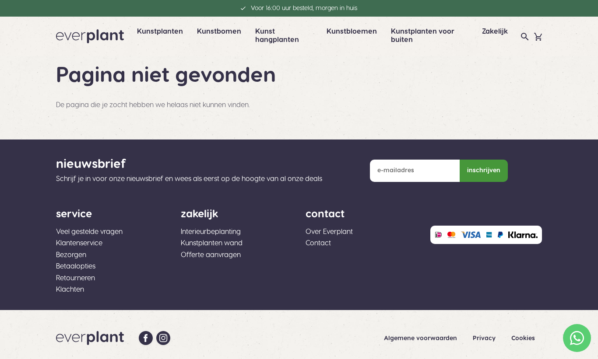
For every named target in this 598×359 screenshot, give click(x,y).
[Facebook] (146, 338)
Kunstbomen (219, 31)
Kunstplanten (160, 31)
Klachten (70, 289)
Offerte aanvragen (211, 254)
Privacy (485, 338)
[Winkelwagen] (538, 37)
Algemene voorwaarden (421, 338)
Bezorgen (71, 254)
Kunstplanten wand (212, 243)
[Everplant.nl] (90, 36)
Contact (318, 243)
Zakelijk (495, 31)
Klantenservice (79, 243)
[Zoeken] (525, 37)
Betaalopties (75, 266)
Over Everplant (329, 231)
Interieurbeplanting (211, 231)
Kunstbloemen (352, 31)
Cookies (523, 338)
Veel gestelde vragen (89, 231)
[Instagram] (163, 338)
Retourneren (75, 278)
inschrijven (483, 170)
